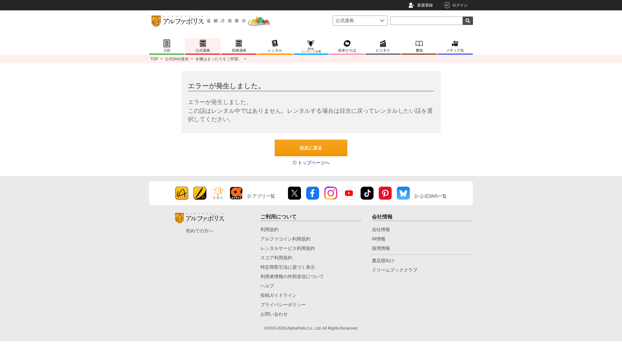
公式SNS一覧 (433, 196)
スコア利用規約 (276, 257)
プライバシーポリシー (283, 304)
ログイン (460, 5)
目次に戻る (311, 147)
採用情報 (381, 248)
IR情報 (379, 238)
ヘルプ (267, 285)
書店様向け (383, 260)
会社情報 (381, 229)
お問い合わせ (274, 314)
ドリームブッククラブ (394, 270)
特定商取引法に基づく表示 (287, 267)
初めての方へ (199, 230)
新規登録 (425, 5)
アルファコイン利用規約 (285, 238)
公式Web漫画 (177, 59)
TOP (154, 59)
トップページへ (313, 162)
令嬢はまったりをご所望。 (218, 59)
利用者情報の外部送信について (292, 276)
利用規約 (269, 229)
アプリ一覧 (263, 196)
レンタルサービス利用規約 (287, 248)
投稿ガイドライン (278, 295)
